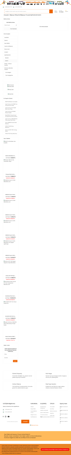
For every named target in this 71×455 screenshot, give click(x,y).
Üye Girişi (52, 408)
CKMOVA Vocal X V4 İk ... (10, 235)
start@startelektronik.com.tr (48, 417)
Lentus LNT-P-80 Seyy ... (11, 275)
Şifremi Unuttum (53, 411)
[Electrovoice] (10, 84)
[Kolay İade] (11, 89)
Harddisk (6, 37)
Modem (7, 58)
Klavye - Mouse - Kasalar (8, 64)
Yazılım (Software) (8, 46)
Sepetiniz (52, 413)
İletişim (32, 406)
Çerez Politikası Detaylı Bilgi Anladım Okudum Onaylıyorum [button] (55, 449)
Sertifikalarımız (34, 417)
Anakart (6, 52)
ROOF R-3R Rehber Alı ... (10, 155)
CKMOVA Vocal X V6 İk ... (10, 255)
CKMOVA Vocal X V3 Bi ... (10, 194)
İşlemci (6, 40)
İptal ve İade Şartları (44, 412)
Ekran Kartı (7, 49)
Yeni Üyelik (61, 11)
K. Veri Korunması (44, 414)
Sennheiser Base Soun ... (10, 296)
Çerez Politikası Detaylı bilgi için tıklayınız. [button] (11, 453)
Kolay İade (52, 415)
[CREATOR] (10, 94)
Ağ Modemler (7, 55)
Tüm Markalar (13, 28)
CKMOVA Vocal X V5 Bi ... (10, 214)
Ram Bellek (7, 43)
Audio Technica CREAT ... (10, 336)
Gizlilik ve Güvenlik (44, 410)
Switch (39, 15)
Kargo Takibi (33, 408)
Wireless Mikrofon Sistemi (8, 68)
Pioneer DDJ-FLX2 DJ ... (10, 174)
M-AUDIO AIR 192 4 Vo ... (10, 316)
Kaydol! (15, 361)
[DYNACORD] (10, 86)
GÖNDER (25, 421)
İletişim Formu (34, 414)
